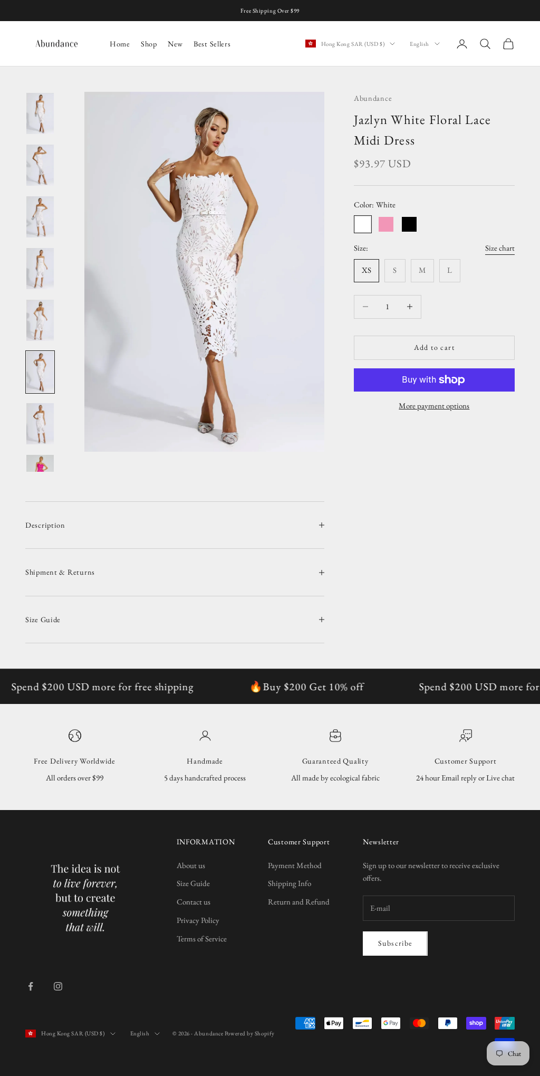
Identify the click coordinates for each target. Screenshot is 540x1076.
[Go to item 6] (40, 372)
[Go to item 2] (40, 165)
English (419, 43)
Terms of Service (202, 939)
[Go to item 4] (40, 268)
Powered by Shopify (250, 1033)
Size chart (500, 248)
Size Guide (193, 883)
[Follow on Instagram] (58, 986)
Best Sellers (212, 44)
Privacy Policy (198, 920)
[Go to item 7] (40, 423)
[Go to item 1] (40, 113)
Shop (149, 44)
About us (191, 865)
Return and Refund (299, 902)
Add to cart (434, 347)
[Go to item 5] (40, 320)
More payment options (434, 406)
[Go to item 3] (40, 217)
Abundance (373, 98)
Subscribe (395, 943)
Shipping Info (289, 883)
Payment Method (295, 865)
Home (120, 44)
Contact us (193, 902)
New (175, 44)
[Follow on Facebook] (30, 986)
